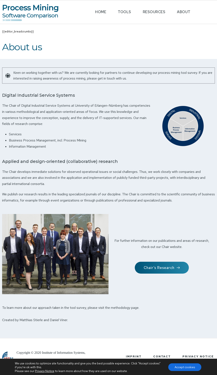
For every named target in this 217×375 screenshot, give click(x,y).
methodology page (125, 307)
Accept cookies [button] (185, 367)
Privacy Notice (44, 371)
